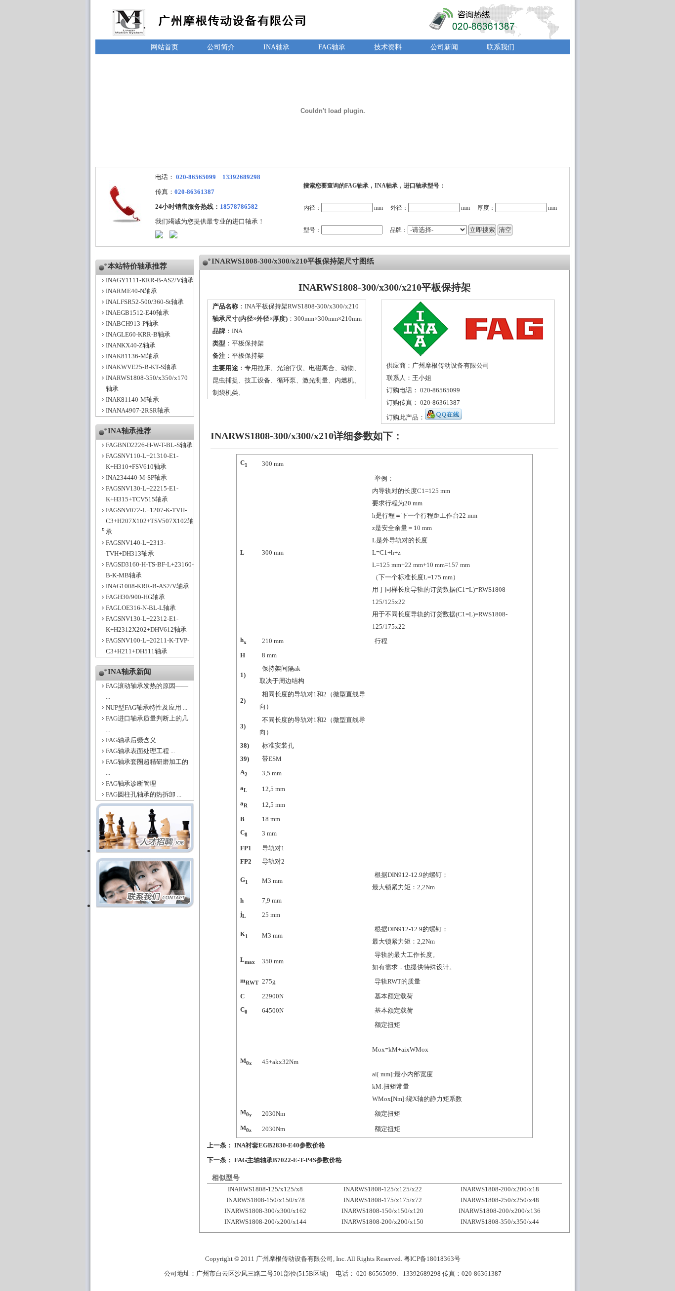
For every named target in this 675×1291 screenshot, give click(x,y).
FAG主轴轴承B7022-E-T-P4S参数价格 (288, 1160)
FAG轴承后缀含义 (131, 740)
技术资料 (388, 47)
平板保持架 (248, 343)
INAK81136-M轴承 (132, 356)
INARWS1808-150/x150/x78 (265, 1200)
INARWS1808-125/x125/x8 (265, 1189)
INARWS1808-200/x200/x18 (500, 1189)
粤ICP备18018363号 (432, 1258)
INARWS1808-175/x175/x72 (382, 1200)
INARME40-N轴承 (131, 291)
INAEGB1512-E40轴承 (137, 312)
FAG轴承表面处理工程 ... (140, 751)
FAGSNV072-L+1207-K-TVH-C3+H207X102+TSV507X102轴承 (150, 520)
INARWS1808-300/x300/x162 (265, 1211)
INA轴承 (276, 47)
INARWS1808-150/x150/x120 (382, 1211)
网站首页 (164, 47)
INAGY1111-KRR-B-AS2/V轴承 (150, 280)
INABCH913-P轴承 (132, 323)
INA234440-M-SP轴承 (136, 477)
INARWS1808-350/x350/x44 (500, 1221)
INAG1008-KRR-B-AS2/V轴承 (147, 586)
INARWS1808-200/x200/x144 (265, 1221)
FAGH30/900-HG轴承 (135, 597)
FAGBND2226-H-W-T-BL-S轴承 (149, 445)
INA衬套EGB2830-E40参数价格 (279, 1145)
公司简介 (221, 47)
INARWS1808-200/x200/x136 (500, 1211)
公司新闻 (444, 47)
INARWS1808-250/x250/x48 (500, 1200)
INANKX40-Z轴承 (131, 345)
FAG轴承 (331, 47)
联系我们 (500, 47)
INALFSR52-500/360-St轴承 (145, 301)
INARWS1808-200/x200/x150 (382, 1221)
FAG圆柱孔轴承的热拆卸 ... (143, 794)
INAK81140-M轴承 (132, 399)
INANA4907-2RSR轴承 (138, 410)
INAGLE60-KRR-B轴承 (138, 334)
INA (237, 331)
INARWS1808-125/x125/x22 (382, 1189)
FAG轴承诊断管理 (131, 783)
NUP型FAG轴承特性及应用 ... (146, 707)
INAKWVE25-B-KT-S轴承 (141, 367)
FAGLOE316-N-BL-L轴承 (141, 607)
